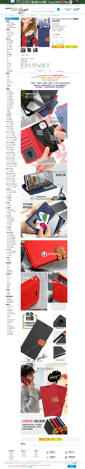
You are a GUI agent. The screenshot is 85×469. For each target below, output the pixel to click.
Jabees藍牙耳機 (10, 96)
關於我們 (11, 455)
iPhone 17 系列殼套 (10, 123)
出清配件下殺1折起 (10, 22)
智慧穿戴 (8, 73)
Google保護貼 (9, 200)
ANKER (8, 307)
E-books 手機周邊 (10, 312)
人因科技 (8, 109)
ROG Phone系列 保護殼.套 (12, 192)
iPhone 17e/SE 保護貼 (11, 145)
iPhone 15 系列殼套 (10, 170)
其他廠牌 (8, 111)
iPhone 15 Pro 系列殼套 (11, 180)
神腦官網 (11, 452)
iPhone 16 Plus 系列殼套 (11, 154)
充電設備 (8, 52)
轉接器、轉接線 (10, 49)
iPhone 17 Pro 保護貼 (11, 135)
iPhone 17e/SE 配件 (10, 142)
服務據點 (24, 452)
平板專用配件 (8, 274)
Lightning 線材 (9, 45)
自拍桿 (8, 291)
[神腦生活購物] (17, 10)
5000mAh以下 (9, 31)
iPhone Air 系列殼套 (10, 128)
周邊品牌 (8, 304)
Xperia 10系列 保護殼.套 (11, 252)
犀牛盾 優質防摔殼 (10, 334)
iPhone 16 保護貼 (10, 150)
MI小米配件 (8, 207)
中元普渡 (46, 11)
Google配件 (8, 197)
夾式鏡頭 (8, 292)
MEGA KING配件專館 (11, 319)
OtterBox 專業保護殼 (10, 327)
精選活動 (8, 21)
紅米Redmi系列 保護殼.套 (11, 211)
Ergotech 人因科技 (10, 82)
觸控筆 (8, 287)
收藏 (27, 55)
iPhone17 (33, 11)
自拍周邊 (8, 289)
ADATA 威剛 (9, 63)
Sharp (8, 269)
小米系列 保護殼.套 (10, 209)
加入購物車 (58, 46)
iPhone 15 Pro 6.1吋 (10, 178)
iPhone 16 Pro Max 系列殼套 (12, 164)
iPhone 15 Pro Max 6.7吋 (11, 184)
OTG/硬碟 (8, 56)
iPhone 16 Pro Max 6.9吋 (11, 163)
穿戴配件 (8, 86)
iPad (36, 11)
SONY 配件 (8, 249)
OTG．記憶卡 (9, 54)
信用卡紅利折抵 (55, 37)
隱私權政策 (11, 458)
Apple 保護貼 (9, 118)
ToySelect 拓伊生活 (10, 331)
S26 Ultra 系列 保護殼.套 (11, 237)
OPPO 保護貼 (9, 225)
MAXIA (8, 324)
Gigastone (9, 66)
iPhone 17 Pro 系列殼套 (11, 133)
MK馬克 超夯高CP (10, 321)
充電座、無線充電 (10, 40)
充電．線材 (8, 39)
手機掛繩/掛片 (9, 299)
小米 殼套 (8, 212)
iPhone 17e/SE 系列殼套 (11, 144)
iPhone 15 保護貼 (10, 171)
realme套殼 (9, 228)
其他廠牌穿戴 (9, 85)
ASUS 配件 (8, 189)
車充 (7, 51)
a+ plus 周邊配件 (10, 309)
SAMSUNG (9, 80)
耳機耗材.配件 (9, 112)
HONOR (8, 264)
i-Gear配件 (9, 315)
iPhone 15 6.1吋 (9, 168)
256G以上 (8, 62)
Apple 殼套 (9, 116)
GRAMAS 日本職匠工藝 (11, 313)
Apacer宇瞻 (9, 65)
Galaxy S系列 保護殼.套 (11, 240)
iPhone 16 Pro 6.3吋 (10, 158)
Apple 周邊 (8, 114)
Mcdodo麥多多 (9, 322)
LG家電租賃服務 (52, 11)
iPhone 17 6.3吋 (9, 121)
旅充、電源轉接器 (10, 42)
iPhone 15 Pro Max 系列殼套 (12, 185)
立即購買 (71, 46)
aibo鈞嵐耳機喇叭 (10, 92)
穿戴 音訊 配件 (11, 15)
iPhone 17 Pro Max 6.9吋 (11, 137)
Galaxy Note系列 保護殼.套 (12, 244)
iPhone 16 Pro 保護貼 (11, 161)
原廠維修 (36, 455)
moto (8, 280)
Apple (8, 74)
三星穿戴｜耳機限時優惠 (11, 24)
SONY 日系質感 (10, 102)
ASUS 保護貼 (9, 195)
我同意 (72, 466)
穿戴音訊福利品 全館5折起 (11, 27)
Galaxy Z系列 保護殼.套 (11, 238)
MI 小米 (8, 77)
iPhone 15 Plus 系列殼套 (11, 175)
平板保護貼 (9, 284)
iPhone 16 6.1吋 (9, 147)
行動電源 (8, 29)
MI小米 (8, 278)
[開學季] (42, 2)
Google (8, 83)
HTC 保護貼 (9, 205)
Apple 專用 (9, 90)
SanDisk (8, 68)
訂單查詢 (24, 455)
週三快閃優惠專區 (10, 25)
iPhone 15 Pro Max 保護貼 (11, 187)
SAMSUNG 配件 (9, 232)
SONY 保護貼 (9, 255)
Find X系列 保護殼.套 (11, 219)
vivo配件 (8, 257)
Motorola (8, 267)
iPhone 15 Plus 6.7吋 (10, 173)
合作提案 (24, 456)
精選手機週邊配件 (9, 296)
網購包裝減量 (36, 456)
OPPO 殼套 (9, 223)
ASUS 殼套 (9, 193)
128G (8, 60)
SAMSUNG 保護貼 (10, 247)
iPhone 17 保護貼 (10, 124)
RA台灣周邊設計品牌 (10, 328)
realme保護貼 (9, 230)
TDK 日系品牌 (9, 105)
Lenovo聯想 (9, 277)
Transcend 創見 (10, 69)
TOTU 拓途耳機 (10, 106)
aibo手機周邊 (9, 310)
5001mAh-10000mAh (10, 32)
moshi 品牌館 (9, 325)
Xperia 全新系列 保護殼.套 (11, 251)
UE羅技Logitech (10, 108)
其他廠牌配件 (22, 15)
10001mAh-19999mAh (11, 34)
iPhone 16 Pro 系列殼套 (11, 159)
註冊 (70, 8)
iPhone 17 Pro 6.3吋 (10, 131)
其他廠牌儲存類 (10, 71)
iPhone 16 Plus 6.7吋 (10, 152)
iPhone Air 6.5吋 (9, 126)
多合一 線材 (9, 48)
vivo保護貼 (9, 260)
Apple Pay (62, 37)
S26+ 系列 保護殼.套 (10, 235)
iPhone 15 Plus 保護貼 (11, 176)
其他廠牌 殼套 (33, 15)
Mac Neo (39, 11)
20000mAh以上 (9, 35)
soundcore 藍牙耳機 (10, 103)
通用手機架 (9, 298)
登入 (67, 8)
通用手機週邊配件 (10, 302)
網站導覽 (11, 459)
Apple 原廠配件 (9, 119)
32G (7, 57)
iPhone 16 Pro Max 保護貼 (11, 166)
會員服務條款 (11, 456)
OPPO (8, 79)
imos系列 (8, 316)
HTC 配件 (8, 202)
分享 (23, 55)
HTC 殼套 (8, 204)
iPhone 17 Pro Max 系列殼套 (12, 138)
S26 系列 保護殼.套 (10, 234)
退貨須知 (36, 452)
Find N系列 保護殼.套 (11, 220)
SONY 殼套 (9, 254)
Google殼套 (9, 199)
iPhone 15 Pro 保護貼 (11, 182)
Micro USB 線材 (10, 46)
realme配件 (8, 227)
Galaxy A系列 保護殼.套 (11, 241)
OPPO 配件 (8, 216)
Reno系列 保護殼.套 (10, 217)
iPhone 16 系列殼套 (10, 149)
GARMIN (8, 76)
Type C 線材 (9, 43)
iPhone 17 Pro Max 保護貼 (11, 140)
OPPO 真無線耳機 (10, 99)
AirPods (43, 11)
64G (7, 59)
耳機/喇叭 (8, 88)
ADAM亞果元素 (9, 306)
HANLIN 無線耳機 (10, 93)
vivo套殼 (8, 259)
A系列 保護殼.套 (10, 222)
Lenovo (8, 266)
